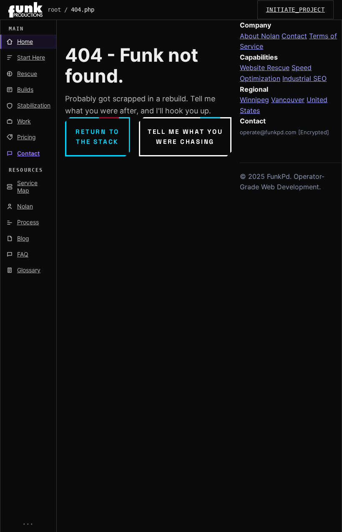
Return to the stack (97, 137)
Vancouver (287, 99)
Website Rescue (264, 67)
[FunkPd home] (25, 10)
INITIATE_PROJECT (295, 9)
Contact (294, 36)
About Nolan (259, 36)
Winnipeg (254, 99)
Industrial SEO (304, 78)
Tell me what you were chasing (185, 137)
